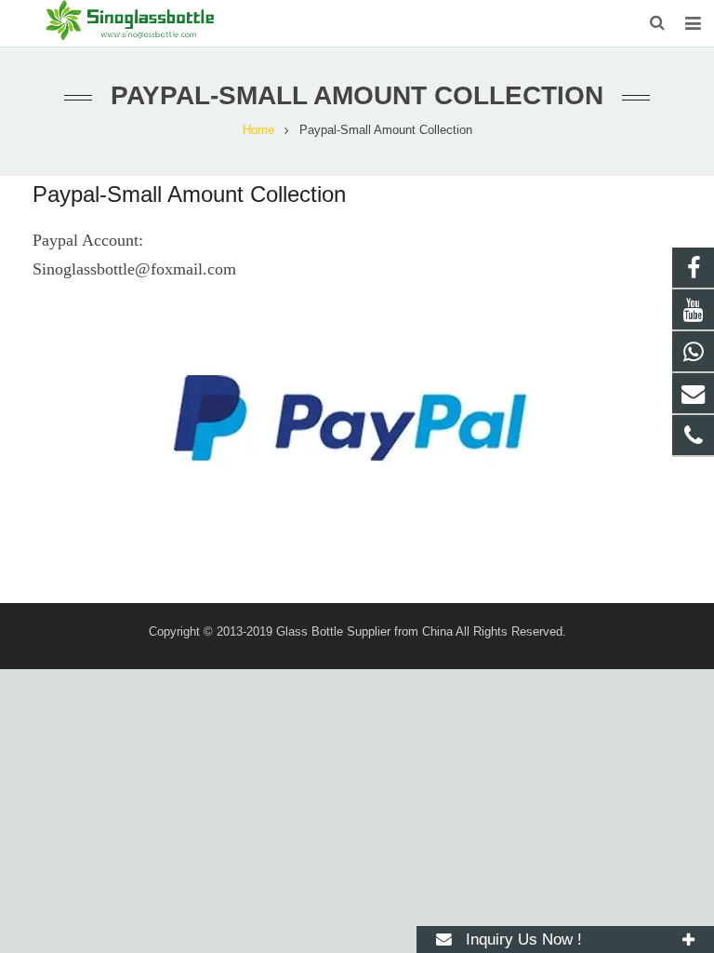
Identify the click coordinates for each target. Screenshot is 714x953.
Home (258, 130)
